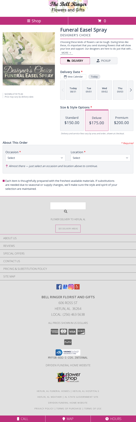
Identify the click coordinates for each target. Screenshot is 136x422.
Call (23, 419)
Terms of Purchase (68, 408)
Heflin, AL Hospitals (86, 391)
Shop (36, 20)
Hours (115, 419)
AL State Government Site (82, 396)
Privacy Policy (44, 408)
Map (69, 419)
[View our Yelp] (77, 288)
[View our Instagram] (71, 288)
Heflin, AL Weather (49, 396)
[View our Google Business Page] (65, 288)
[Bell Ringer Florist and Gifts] (68, 11)
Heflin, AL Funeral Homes (53, 391)
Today (94, 76)
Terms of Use (93, 408)
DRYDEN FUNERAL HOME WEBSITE (68, 365)
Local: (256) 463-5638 (68, 314)
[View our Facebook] (59, 288)
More (65, 52)
